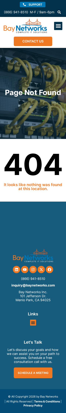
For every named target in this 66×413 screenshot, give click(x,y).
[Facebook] (49, 269)
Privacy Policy (33, 405)
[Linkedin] (16, 269)
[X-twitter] (41, 269)
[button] (59, 12)
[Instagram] (33, 269)
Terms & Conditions (47, 401)
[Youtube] (24, 269)
